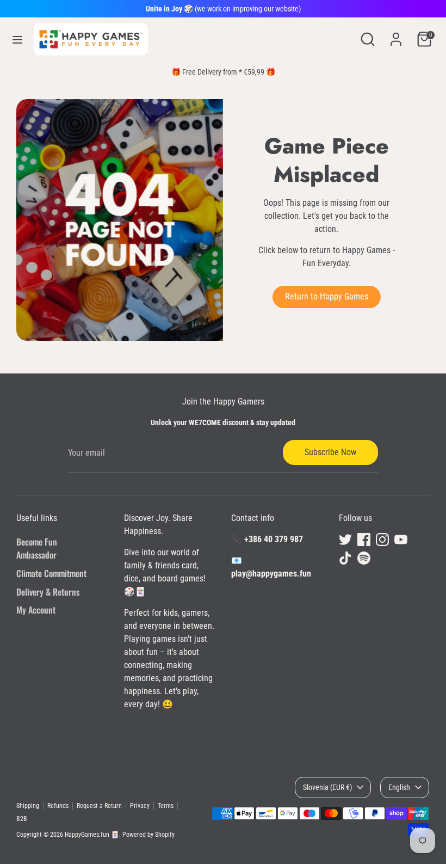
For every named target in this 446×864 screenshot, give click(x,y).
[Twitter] (345, 539)
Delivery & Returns (47, 591)
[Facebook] (363, 539)
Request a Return (99, 806)
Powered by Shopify (148, 834)
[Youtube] (400, 539)
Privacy (140, 806)
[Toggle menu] (17, 39)
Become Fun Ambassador (36, 548)
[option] (223, 72)
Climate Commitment (51, 573)
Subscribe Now (330, 452)
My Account (35, 609)
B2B (21, 819)
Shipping (27, 806)
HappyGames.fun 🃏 (92, 834)
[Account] (396, 34)
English (399, 787)
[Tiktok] (345, 558)
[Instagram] (382, 539)
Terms (166, 806)
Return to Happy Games (326, 296)
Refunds (58, 806)
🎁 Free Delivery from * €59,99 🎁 (223, 72)
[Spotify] (363, 558)
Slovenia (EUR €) (327, 787)
